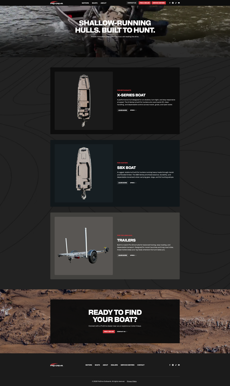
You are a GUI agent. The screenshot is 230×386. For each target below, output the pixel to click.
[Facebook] (169, 2)
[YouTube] (178, 2)
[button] (85, 3)
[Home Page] (56, 3)
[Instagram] (172, 2)
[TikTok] (175, 2)
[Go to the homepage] (56, 365)
